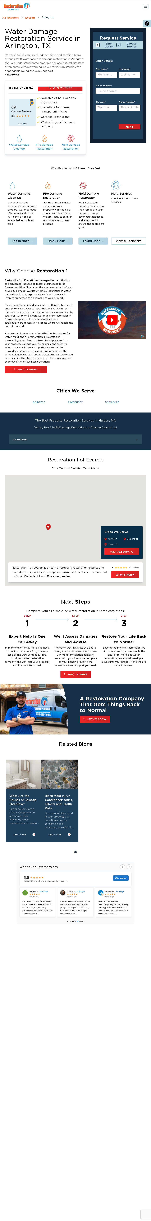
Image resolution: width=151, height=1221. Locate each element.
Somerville (112, 402)
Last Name (125, 69)
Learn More (20, 241)
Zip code (101, 102)
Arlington (39, 402)
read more (12, 74)
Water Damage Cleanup (19, 147)
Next (129, 126)
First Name (102, 69)
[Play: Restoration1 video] (112, 320)
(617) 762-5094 (62, 87)
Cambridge (75, 402)
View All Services (128, 241)
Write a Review (125, 574)
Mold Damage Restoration (71, 147)
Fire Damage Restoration (44, 147)
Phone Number (127, 102)
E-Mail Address (104, 85)
